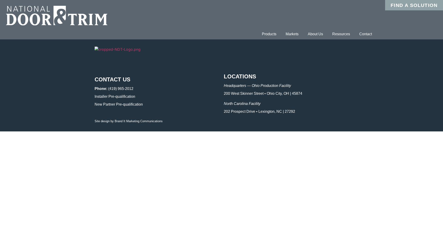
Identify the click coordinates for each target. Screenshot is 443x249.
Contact (365, 34)
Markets (292, 34)
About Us (315, 34)
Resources (341, 34)
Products (269, 34)
